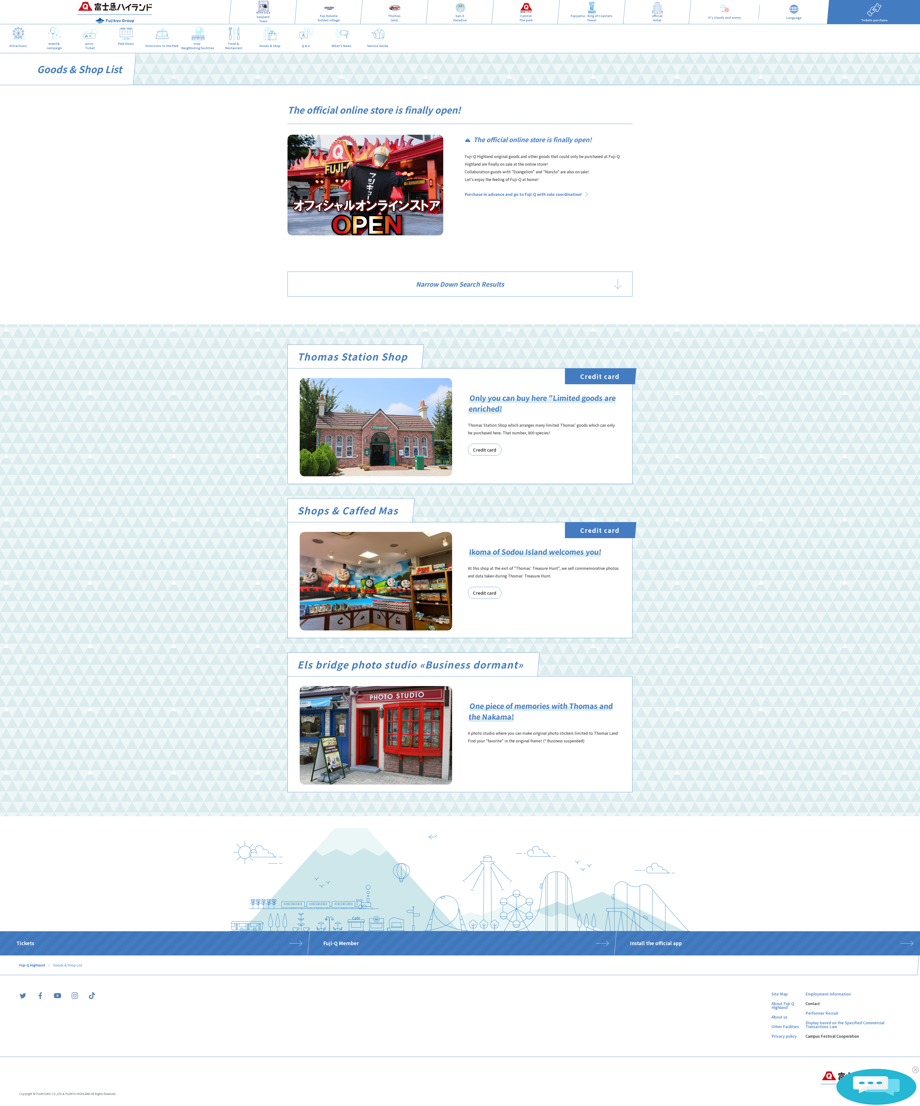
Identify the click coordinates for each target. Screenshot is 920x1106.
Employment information (828, 994)
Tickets (25, 943)
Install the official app (656, 943)
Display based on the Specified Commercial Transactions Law (844, 1024)
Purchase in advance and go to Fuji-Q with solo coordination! (523, 194)
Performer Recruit (822, 1013)
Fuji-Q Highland (32, 965)
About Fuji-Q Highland (782, 1005)
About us (779, 1017)
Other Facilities (785, 1026)
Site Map (779, 994)
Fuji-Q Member (341, 943)
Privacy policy (784, 1036)
